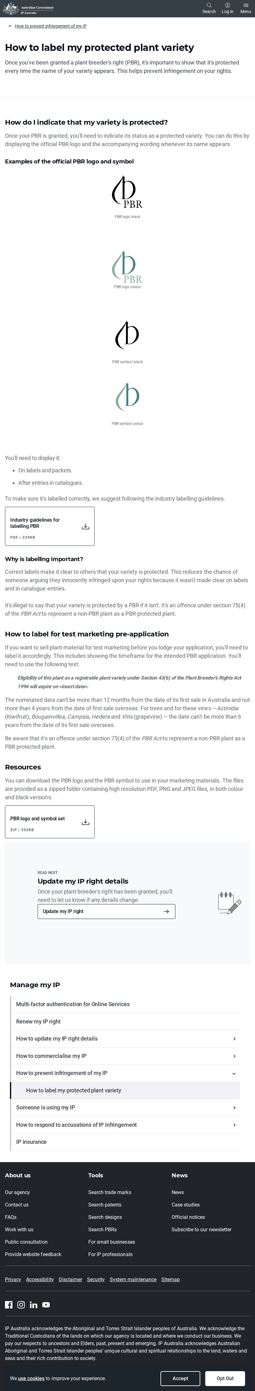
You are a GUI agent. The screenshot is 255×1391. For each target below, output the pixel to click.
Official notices (188, 1217)
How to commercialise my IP (51, 1056)
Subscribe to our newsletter (201, 1230)
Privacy (13, 1279)
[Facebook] (8, 1305)
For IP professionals (110, 1254)
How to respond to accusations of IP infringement (76, 1124)
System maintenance (133, 1279)
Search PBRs (102, 1230)
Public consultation (26, 1242)
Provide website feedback (33, 1254)
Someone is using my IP (45, 1107)
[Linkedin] (33, 1305)
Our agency (17, 1192)
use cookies (31, 1378)
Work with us (19, 1230)
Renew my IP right (38, 1021)
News (178, 1192)
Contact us (17, 1205)
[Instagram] (21, 1305)
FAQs (10, 1217)
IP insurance (31, 1142)
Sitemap (170, 1279)
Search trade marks (109, 1192)
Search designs (105, 1217)
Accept (180, 1378)
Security (96, 1279)
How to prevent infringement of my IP (51, 26)
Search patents (104, 1205)
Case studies (186, 1205)
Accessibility (39, 1279)
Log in (228, 11)
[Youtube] (46, 1305)
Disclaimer (70, 1279)
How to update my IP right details (56, 1038)
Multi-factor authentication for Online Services (72, 1004)
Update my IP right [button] (63, 911)
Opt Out (225, 1378)
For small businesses (111, 1242)
